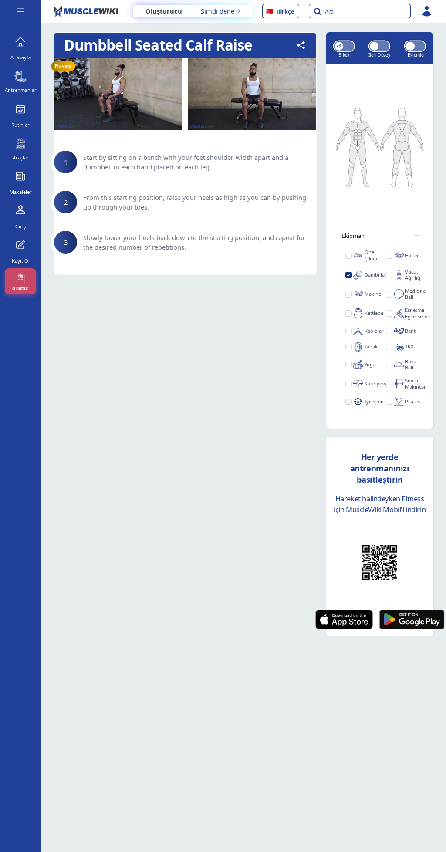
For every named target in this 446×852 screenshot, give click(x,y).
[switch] (344, 46)
